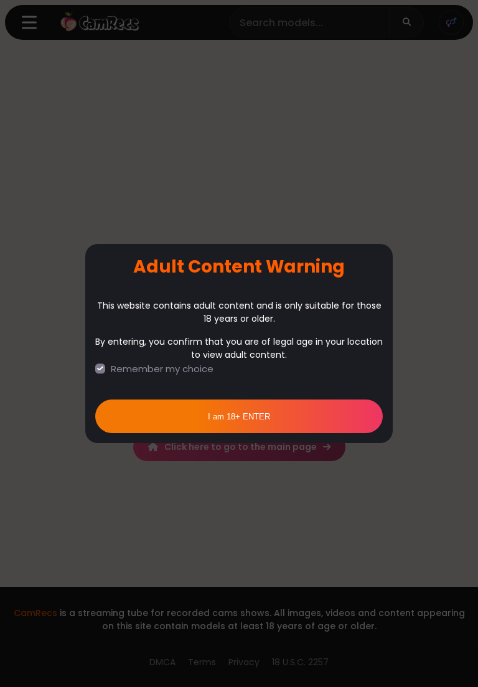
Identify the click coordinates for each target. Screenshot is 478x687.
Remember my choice (162, 368)
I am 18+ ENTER (239, 416)
